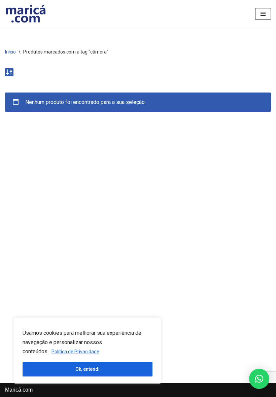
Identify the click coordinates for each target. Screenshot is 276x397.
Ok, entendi (87, 369)
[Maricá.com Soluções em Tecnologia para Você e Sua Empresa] (25, 14)
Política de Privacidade (75, 351)
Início (10, 52)
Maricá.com (19, 390)
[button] (259, 379)
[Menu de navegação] (263, 14)
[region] (87, 350)
